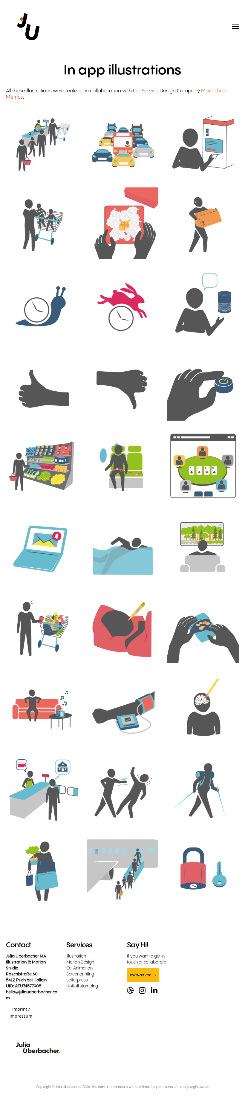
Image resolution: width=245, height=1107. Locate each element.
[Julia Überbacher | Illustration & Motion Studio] (28, 29)
